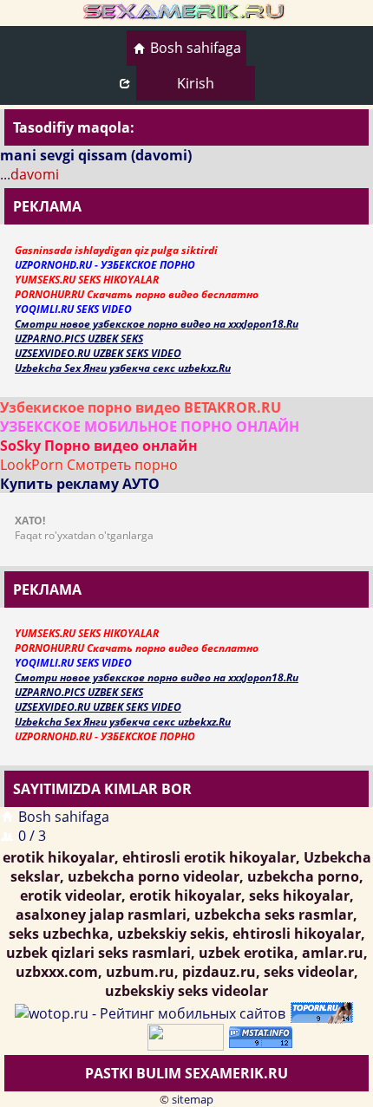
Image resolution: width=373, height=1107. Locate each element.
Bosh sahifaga (195, 47)
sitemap (192, 1099)
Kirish (195, 83)
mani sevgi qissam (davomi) (96, 155)
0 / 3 (32, 835)
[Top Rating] (263, 1035)
